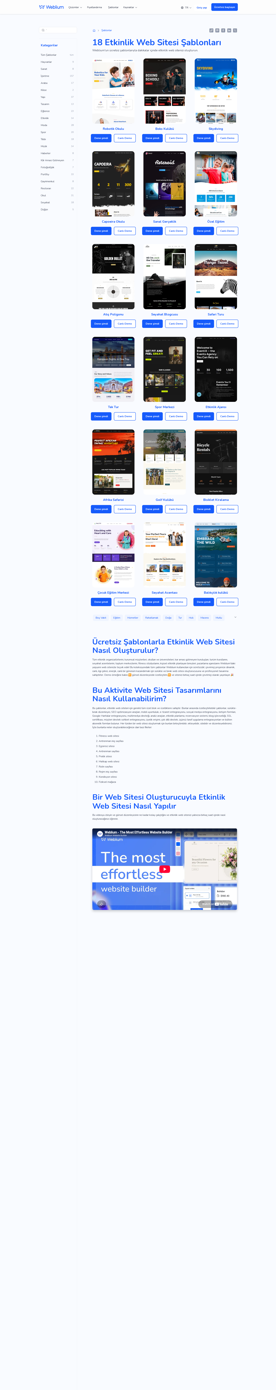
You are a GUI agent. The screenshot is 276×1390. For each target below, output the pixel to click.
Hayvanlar (46, 62)
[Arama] (43, 30)
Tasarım (45, 104)
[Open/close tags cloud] (235, 617)
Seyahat (45, 202)
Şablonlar (113, 7)
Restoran (46, 188)
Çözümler (74, 7)
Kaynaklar (128, 7)
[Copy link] (211, 30)
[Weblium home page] (94, 30)
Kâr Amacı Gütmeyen (52, 160)
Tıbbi (43, 139)
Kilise (44, 90)
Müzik (44, 146)
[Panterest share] (217, 30)
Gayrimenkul (47, 181)
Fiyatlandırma (94, 7)
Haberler (45, 153)
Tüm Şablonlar (48, 55)
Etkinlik (45, 118)
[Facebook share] (223, 30)
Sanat (44, 69)
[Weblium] (51, 7)
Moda (44, 125)
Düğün (44, 209)
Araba (44, 83)
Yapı (43, 97)
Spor (43, 132)
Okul (43, 195)
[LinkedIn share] (229, 30)
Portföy (45, 174)
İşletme (45, 76)
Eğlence (45, 111)
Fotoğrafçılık (47, 167)
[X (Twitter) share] (235, 30)
